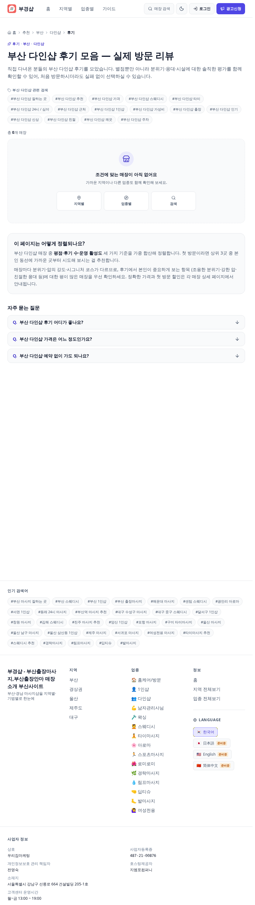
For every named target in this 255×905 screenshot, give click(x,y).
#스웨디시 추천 (23, 642)
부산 (40, 32)
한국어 (205, 732)
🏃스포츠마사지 (147, 754)
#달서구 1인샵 (207, 611)
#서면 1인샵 (20, 611)
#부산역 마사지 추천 (91, 611)
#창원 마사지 (21, 622)
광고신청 (233, 8)
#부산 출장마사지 (128, 601)
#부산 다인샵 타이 (186, 98)
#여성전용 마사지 (160, 632)
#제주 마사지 (96, 632)
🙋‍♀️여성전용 (143, 810)
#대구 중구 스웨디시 (171, 611)
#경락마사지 (53, 642)
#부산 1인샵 (97, 601)
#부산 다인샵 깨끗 (98, 119)
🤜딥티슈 (141, 791)
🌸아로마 (141, 745)
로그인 (205, 8)
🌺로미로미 (143, 764)
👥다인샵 (141, 698)
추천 (26, 32)
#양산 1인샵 (118, 622)
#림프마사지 (80, 642)
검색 (173, 203)
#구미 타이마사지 (178, 622)
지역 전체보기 (206, 689)
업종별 (87, 8)
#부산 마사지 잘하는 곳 (29, 601)
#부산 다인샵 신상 (25, 119)
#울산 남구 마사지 (25, 632)
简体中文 (213, 765)
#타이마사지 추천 (196, 632)
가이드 (109, 8)
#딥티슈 (105, 642)
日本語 (211, 743)
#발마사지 (128, 642)
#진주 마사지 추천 (86, 622)
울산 (73, 698)
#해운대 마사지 (162, 601)
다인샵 (55, 32)
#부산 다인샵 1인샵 (109, 109)
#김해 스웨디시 (51, 622)
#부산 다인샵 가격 (106, 98)
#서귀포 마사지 (127, 632)
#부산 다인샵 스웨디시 (146, 98)
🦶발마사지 (143, 801)
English (212, 754)
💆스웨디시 (143, 726)
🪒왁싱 (138, 717)
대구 (73, 717)
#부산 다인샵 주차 (135, 119)
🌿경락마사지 (145, 773)
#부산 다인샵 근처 (72, 109)
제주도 (75, 708)
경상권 (75, 689)
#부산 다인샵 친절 (62, 119)
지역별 (65, 8)
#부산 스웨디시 (67, 601)
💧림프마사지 (145, 782)
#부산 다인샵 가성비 (149, 109)
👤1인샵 (140, 689)
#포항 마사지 (146, 622)
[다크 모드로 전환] (181, 8)
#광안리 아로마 (227, 601)
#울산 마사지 (211, 622)
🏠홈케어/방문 (146, 680)
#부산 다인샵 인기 (224, 109)
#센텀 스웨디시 (195, 601)
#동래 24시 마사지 (52, 611)
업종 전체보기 (206, 698)
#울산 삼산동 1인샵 (62, 632)
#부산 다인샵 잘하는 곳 (29, 98)
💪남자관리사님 (147, 708)
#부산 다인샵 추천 (69, 98)
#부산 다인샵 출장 (187, 109)
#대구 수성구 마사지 (131, 611)
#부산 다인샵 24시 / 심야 (30, 109)
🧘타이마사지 (145, 736)
